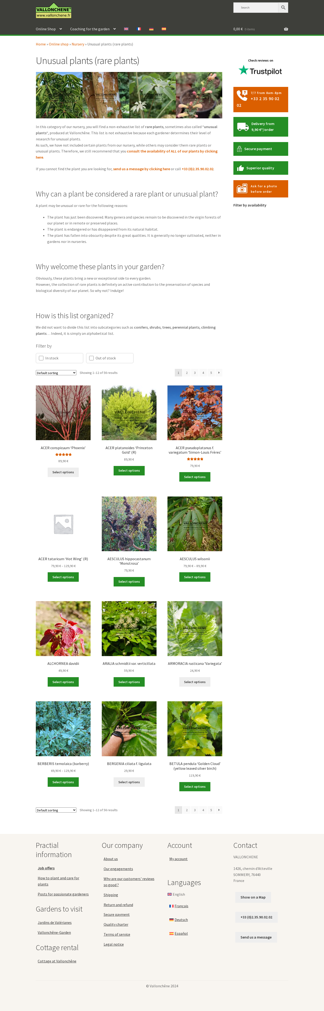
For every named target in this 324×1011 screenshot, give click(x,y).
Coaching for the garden (90, 29)
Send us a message (256, 937)
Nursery (78, 44)
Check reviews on (260, 60)
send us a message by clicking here (141, 168)
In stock (51, 358)
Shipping (111, 894)
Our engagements (118, 868)
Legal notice (114, 944)
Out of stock (106, 358)
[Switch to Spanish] (164, 29)
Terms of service (117, 934)
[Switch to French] (139, 29)
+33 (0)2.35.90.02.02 (197, 168)
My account (178, 858)
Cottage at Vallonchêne (57, 960)
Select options (63, 472)
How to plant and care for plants (58, 880)
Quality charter (116, 924)
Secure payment (258, 148)
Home (41, 44)
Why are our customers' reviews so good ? (129, 881)
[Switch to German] (151, 29)
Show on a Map (253, 897)
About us (111, 858)
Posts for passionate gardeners (63, 893)
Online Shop (46, 29)
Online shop (59, 44)
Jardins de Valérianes (55, 922)
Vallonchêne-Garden (54, 932)
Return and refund (118, 904)
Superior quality (260, 168)
